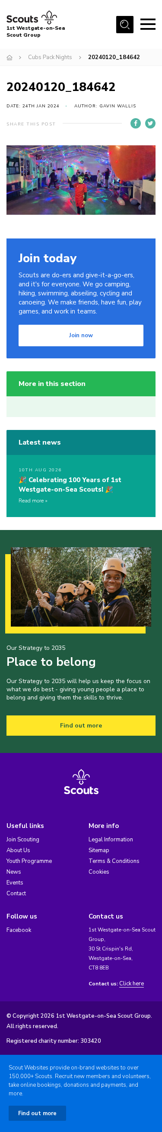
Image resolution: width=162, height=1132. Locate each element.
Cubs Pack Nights (50, 57)
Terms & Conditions (114, 861)
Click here (131, 984)
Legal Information (111, 840)
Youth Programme (29, 861)
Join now (81, 335)
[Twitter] (150, 123)
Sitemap (99, 850)
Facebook (18, 930)
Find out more (81, 725)
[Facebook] (135, 123)
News (13, 872)
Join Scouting (22, 840)
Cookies (99, 872)
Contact (16, 893)
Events (14, 883)
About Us (18, 850)
